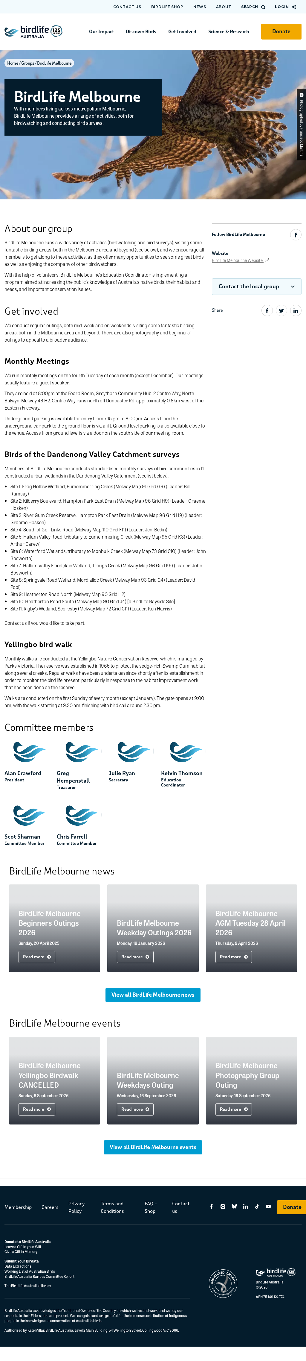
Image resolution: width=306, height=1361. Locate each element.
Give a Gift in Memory (21, 1251)
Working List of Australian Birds (29, 1271)
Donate (281, 31)
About (224, 6)
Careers (50, 1207)
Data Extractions (17, 1266)
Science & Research (228, 31)
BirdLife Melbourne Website (238, 260)
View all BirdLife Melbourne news (153, 994)
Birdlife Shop (167, 6)
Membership (18, 1207)
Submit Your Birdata (21, 1261)
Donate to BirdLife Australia (27, 1241)
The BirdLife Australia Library (27, 1285)
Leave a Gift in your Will (23, 1246)
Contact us (127, 6)
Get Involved (182, 31)
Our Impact (101, 31)
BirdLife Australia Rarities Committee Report (39, 1276)
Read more (34, 957)
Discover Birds (141, 31)
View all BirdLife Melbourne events (153, 1147)
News (199, 6)
